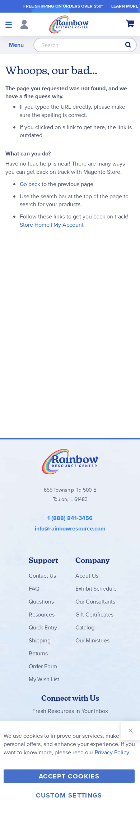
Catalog (84, 627)
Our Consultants (95, 601)
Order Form (43, 666)
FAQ (34, 588)
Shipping (40, 640)
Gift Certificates (94, 614)
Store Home (35, 225)
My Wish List (44, 679)
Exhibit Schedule (96, 588)
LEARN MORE (124, 6)
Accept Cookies (69, 776)
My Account (68, 225)
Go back (30, 184)
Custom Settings (69, 795)
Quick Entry (43, 627)
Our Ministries (92, 640)
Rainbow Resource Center (70, 461)
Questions (41, 601)
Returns (38, 653)
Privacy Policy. (112, 752)
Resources (42, 614)
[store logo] (68, 24)
